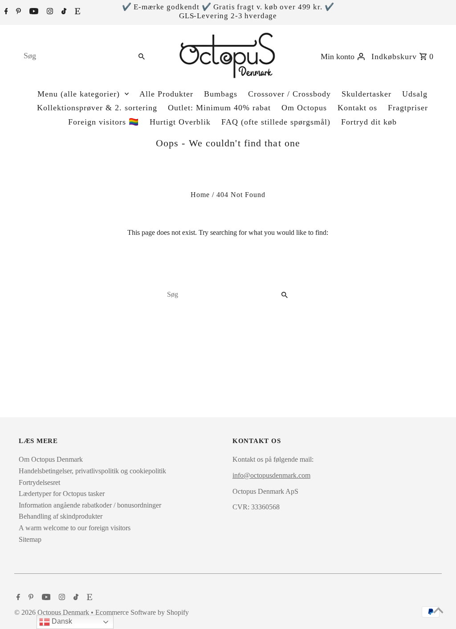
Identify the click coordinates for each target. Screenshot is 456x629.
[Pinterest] (17, 12)
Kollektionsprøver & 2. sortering (97, 107)
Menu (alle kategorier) (78, 93)
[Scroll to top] (438, 611)
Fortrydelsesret (39, 482)
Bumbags (220, 93)
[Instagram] (49, 12)
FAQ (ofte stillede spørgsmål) (275, 121)
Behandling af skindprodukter (60, 516)
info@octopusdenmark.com (271, 475)
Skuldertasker (366, 93)
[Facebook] (5, 12)
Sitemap (30, 539)
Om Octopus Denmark (51, 459)
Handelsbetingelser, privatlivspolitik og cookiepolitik (92, 471)
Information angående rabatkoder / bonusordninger (90, 505)
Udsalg (415, 93)
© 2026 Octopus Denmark (52, 612)
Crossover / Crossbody (289, 93)
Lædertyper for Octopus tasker (62, 493)
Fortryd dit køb (369, 121)
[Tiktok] (62, 12)
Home (200, 194)
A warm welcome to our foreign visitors (74, 528)
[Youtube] (32, 12)
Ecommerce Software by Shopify (142, 612)
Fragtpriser (408, 107)
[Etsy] (76, 12)
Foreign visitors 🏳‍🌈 (103, 121)
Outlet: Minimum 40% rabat (219, 107)
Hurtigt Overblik (180, 121)
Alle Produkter (166, 93)
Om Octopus (304, 107)
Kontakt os (357, 107)
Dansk (61, 621)
